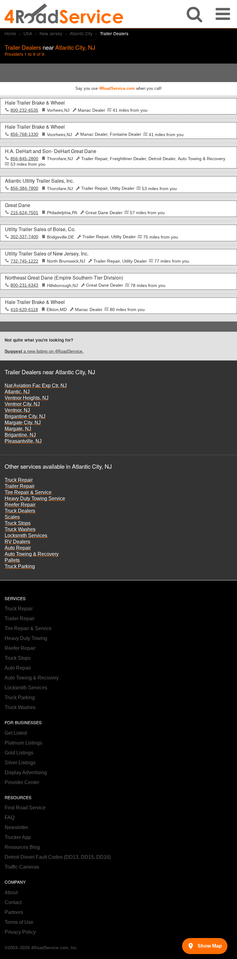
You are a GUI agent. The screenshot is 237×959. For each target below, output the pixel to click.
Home (10, 33)
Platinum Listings (23, 742)
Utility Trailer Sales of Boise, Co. (40, 229)
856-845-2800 (24, 158)
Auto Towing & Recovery (32, 554)
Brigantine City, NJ (25, 416)
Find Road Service (25, 807)
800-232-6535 (24, 110)
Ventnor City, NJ (22, 404)
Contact (13, 902)
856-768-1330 (24, 134)
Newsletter (16, 827)
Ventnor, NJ (17, 410)
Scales (12, 517)
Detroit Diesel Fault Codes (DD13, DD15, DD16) (58, 857)
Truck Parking (20, 566)
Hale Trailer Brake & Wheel (35, 102)
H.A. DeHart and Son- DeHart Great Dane (50, 151)
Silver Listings (20, 762)
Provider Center (22, 782)
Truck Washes (20, 529)
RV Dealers (17, 541)
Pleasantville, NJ (23, 441)
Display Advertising (26, 772)
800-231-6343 (24, 285)
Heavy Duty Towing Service (35, 498)
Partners (14, 912)
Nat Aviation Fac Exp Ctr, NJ (36, 385)
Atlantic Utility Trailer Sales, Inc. (39, 180)
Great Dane (17, 205)
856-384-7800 (24, 188)
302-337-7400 (24, 237)
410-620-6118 (24, 309)
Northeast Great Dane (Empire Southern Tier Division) (64, 277)
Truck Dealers (20, 510)
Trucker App (18, 837)
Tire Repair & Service (28, 492)
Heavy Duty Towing (26, 638)
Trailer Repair (20, 486)
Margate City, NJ (23, 422)
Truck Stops (18, 523)
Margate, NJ (18, 428)
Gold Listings (19, 752)
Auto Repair (18, 547)
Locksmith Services (26, 535)
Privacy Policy (20, 932)
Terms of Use (19, 922)
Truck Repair (19, 480)
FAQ (10, 817)
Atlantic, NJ (17, 391)
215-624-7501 (24, 212)
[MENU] (223, 14)
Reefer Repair (20, 504)
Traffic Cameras (22, 867)
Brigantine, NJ (20, 435)
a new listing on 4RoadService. (44, 351)
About (11, 892)
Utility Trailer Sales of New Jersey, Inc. (47, 253)
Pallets (12, 560)
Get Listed (16, 733)
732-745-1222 (24, 261)
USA (27, 33)
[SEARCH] (194, 14)
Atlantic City (81, 33)
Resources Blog (22, 847)
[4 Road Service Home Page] (64, 14)
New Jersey (51, 33)
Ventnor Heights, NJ (26, 398)
